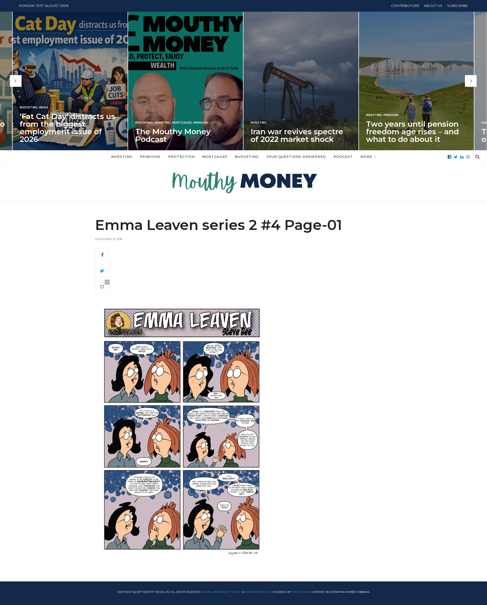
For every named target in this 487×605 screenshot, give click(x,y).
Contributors (405, 6)
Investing (162, 122)
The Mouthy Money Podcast (173, 135)
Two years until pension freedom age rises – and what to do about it (412, 131)
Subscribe (457, 6)
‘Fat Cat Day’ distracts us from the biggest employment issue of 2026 (67, 128)
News (43, 107)
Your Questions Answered (296, 157)
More (366, 157)
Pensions (200, 122)
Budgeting (29, 107)
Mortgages (182, 122)
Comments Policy (258, 592)
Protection (181, 157)
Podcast (343, 157)
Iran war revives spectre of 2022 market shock (297, 135)
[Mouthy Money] (243, 182)
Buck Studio (301, 592)
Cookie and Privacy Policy (221, 592)
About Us (433, 6)
